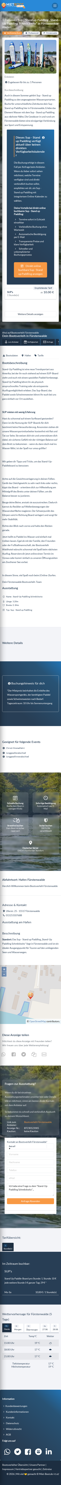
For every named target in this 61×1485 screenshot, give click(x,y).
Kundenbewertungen (16, 1406)
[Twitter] (18, 1453)
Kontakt (9, 1417)
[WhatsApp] (7, 1453)
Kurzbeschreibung (14, 90)
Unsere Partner (37, 1464)
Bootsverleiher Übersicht (15, 1464)
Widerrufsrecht (13, 1429)
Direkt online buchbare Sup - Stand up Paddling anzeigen (30, 269)
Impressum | (8, 1469)
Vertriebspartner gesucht (28, 1469)
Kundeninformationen (17, 1411)
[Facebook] (28, 1453)
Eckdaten (9, 76)
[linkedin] (49, 1453)
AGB (8, 1434)
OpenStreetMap (37, 1021)
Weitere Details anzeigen (30, 314)
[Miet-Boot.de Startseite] (13, 6)
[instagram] (38, 1453)
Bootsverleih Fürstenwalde (38, 1122)
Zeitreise (47, 1469)
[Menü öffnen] (55, 6)
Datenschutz (12, 1423)
